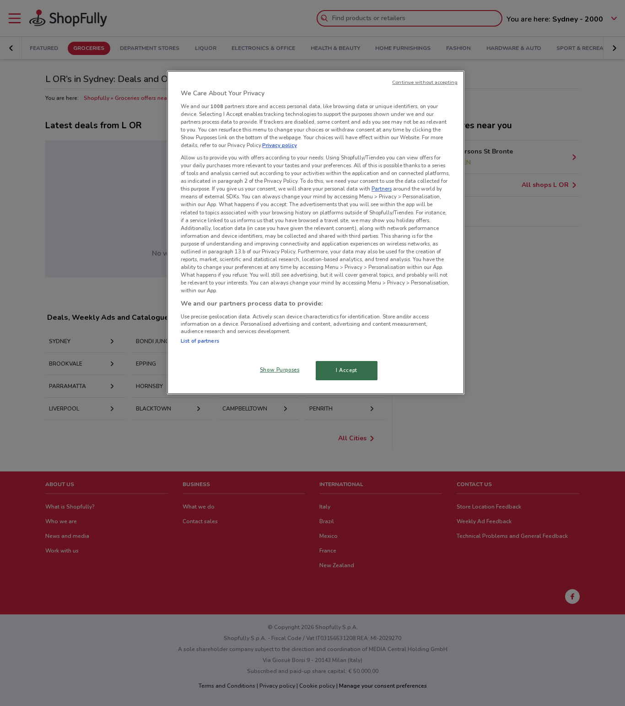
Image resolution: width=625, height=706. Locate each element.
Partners (382, 188)
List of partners (200, 341)
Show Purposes (279, 369)
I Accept (346, 370)
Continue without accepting (425, 82)
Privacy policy (279, 145)
